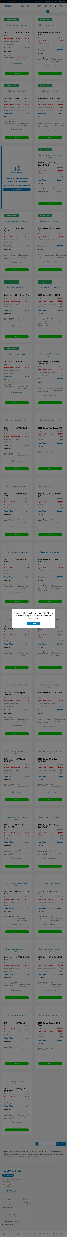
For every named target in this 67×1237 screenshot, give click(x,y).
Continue (33, 623)
